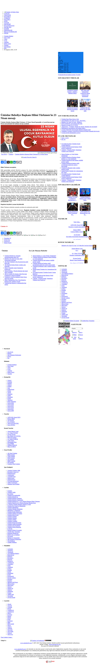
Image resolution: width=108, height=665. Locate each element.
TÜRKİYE (7, 18)
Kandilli (63, 290)
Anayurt (9, 605)
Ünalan (63, 313)
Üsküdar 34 (4, 226)
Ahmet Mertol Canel (12, 431)
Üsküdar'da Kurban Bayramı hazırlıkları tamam (72, 109)
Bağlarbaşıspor (11, 473)
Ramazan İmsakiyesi (12, 533)
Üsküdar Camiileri (12, 521)
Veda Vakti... (77, 222)
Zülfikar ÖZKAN (12, 445)
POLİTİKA (7, 19)
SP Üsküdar (10, 462)
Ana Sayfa (4, 154)
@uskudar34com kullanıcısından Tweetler (69, 74)
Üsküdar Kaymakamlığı (13, 495)
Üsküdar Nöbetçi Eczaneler (14, 513)
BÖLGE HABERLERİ (10, 31)
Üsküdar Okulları (12, 518)
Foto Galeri (7, 37)
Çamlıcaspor (10, 475)
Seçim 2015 (10, 406)
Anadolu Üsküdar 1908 (13, 470)
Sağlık (9, 395)
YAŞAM (6, 22)
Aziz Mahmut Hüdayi (67, 273)
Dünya (9, 613)
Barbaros (63, 276)
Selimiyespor (10, 478)
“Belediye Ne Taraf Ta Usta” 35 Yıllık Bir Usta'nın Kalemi (77, 245)
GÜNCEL (7, 13)
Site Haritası (7, 46)
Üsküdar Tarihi (11, 492)
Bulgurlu (63, 279)
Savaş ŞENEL (11, 425)
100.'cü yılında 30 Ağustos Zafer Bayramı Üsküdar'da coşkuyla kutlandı (16, 274)
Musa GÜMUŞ (11, 446)
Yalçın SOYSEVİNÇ (13, 423)
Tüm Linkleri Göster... (7, 637)
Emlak (9, 398)
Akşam (9, 604)
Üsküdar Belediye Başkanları (15, 500)
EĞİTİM (6, 28)
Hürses (9, 616)
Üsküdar (11, 154)
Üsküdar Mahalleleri (12, 507)
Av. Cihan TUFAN (12, 433)
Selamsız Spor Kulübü (13, 484)
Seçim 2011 (10, 409)
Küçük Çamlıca (65, 298)
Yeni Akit (9, 630)
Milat (8, 622)
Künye (9, 356)
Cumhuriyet (64, 282)
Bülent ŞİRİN (11, 419)
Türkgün (9, 628)
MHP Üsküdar (11, 461)
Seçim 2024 (10, 403)
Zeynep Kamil (65, 317)
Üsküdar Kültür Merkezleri (14, 512)
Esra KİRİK (10, 443)
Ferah (62, 285)
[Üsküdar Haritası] (64, 344)
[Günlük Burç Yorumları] (87, 320)
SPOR (6, 21)
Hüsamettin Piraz (12, 442)
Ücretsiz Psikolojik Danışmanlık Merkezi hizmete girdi (76, 129)
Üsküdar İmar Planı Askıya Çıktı (70, 119)
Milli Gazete (10, 624)
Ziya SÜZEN (11, 422)
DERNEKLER (8, 30)
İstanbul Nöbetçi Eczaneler (14, 530)
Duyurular (10, 536)
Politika (9, 386)
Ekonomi (9, 394)
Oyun (5, 40)
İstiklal (9, 617)
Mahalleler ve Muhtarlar (13, 510)
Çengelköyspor (11, 476)
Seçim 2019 (10, 404)
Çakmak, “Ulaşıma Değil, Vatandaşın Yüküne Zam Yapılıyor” (43, 279)
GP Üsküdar (10, 459)
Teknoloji (9, 400)
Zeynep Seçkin (11, 434)
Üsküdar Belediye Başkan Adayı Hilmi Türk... (85, 198)
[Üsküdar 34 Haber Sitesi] (11, 12)
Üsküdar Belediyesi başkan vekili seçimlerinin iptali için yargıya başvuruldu (44, 264)
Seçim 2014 (10, 407)
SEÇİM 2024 (7, 27)
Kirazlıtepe (64, 293)
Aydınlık (9, 607)
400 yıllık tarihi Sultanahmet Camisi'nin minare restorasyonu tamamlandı (85, 93)
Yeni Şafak (10, 631)
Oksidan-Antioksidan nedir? (77, 255)
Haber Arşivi (7, 43)
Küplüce (63, 301)
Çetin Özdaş (10, 440)
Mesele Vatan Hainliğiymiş (77, 260)
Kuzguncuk (64, 296)
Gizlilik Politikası (12, 542)
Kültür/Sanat (10, 389)
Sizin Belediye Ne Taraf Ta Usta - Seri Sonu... (73, 120)
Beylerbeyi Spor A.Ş (12, 472)
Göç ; (77, 250)
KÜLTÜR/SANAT (9, 25)
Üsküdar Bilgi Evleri (12, 515)
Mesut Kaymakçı (12, 437)
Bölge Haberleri (11, 401)
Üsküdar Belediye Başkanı (14, 498)
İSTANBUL (7, 16)
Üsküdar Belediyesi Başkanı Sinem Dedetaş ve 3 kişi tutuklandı (70, 158)
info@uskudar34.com (54, 644)
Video (5, 39)
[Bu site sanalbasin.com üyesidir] (50, 662)
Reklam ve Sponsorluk (13, 538)
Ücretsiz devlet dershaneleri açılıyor (70, 132)
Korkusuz (10, 621)
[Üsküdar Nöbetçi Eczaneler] (71, 320)
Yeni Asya (10, 634)
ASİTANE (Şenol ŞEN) (13, 417)
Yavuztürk (64, 316)
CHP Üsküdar (11, 456)
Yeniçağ (9, 633)
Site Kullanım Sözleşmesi (14, 355)
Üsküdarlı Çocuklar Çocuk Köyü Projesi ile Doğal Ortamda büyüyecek (80, 131)
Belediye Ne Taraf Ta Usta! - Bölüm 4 (71, 122)
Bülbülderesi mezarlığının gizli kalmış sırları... (73, 128)
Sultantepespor (11, 479)
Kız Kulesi (10, 494)
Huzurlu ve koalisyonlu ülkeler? (77, 227)
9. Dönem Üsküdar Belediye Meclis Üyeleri (19, 504)
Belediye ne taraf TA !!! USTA (69, 125)
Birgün (9, 608)
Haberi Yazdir (7, 242)
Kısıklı (63, 292)
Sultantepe (64, 311)
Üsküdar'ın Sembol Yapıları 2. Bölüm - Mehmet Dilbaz (72, 92)
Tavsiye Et (7, 241)
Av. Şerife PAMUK (12, 439)
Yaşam (9, 392)
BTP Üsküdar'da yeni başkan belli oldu (71, 123)
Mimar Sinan (64, 304)
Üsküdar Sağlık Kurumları (14, 524)
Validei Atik (64, 314)
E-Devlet (9, 528)
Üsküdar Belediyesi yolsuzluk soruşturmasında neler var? (13, 256)
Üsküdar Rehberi (8, 36)
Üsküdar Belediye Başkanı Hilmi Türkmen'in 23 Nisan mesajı (31, 154)
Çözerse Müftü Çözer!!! (77, 231)
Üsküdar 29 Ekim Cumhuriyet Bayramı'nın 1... (72, 198)
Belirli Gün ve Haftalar (13, 535)
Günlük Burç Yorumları (13, 531)
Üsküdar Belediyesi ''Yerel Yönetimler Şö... (72, 213)
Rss (8, 358)
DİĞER (6, 33)
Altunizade (64, 272)
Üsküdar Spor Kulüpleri (13, 525)
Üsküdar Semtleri (12, 516)
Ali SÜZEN (10, 420)
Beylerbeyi (64, 278)
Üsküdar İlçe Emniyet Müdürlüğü (16, 506)
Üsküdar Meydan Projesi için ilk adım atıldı (85, 109)
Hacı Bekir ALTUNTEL (14, 436)
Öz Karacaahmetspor (13, 481)
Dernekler (10, 397)
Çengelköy (64, 284)
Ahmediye (64, 270)
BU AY (63, 139)
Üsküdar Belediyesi (12, 497)
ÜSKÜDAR (7, 15)
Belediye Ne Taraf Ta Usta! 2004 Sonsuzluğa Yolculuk (13, 259)
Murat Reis (64, 305)
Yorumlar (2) (7, 238)
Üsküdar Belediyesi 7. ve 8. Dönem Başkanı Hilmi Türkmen (23, 501)
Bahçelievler (64, 275)
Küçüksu (63, 299)
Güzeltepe (64, 287)
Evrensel (9, 614)
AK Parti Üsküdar (12, 453)
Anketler (6, 42)
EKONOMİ (7, 24)
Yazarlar (6, 45)
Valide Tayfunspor (12, 482)
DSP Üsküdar (11, 458)
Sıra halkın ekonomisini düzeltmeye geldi (77, 236)
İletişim (9, 353)
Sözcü (9, 625)
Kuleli (63, 295)
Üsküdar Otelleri (11, 519)
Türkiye (9, 385)
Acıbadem (64, 269)
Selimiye (63, 310)
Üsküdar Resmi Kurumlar (14, 522)
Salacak (63, 307)
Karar (8, 619)
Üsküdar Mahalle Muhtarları (15, 509)
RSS (5, 48)
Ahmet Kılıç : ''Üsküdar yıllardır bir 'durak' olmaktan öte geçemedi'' (79, 126)
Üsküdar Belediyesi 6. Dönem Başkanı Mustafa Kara (21, 503)
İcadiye (63, 288)
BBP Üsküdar (11, 455)
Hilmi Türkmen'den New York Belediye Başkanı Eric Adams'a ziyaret (15, 280)
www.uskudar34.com (26, 643)
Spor (8, 388)
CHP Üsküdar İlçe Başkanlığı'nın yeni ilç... (85, 213)
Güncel (9, 380)
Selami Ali (64, 308)
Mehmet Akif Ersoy (66, 302)
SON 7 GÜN (65, 138)
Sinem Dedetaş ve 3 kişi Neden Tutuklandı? (44, 255)
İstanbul (9, 383)
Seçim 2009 (10, 410)
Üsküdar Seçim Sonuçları (14, 527)
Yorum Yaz (7, 239)
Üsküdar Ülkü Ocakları (13, 464)
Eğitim (9, 391)
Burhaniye (64, 281)
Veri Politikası (11, 541)
